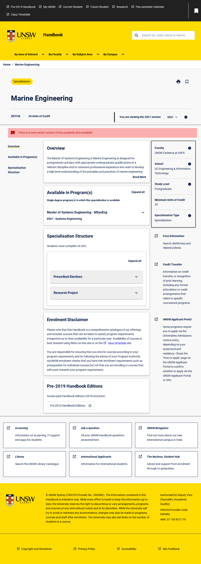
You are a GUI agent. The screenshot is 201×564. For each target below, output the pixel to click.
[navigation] (71, 406)
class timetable (117, 343)
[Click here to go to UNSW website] (21, 37)
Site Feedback (171, 548)
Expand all (138, 192)
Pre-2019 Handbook (23, 6)
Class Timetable (20, 14)
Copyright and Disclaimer (36, 548)
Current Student (73, 6)
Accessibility (129, 548)
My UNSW (49, 6)
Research (122, 6)
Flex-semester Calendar (150, 6)
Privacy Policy (86, 548)
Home (7, 64)
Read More (139, 177)
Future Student (99, 6)
